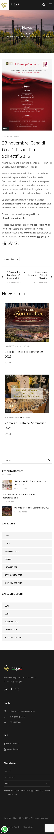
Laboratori (11, 567)
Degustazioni (11, 551)
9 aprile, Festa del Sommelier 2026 (31, 507)
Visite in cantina (13, 583)
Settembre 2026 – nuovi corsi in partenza (30, 482)
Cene (5, 128)
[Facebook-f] (11, 689)
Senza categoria (13, 575)
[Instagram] (6, 689)
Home (22, 33)
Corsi (7, 543)
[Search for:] (27, 460)
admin (27, 346)
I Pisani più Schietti (11, 258)
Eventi (8, 559)
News (31, 33)
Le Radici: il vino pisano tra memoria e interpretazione (20, 496)
